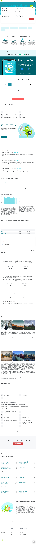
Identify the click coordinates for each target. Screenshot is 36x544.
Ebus (20, 376)
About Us (12, 530)
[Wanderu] (4, 1)
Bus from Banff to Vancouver (5, 461)
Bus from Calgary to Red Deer (5, 463)
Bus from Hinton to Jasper (22, 464)
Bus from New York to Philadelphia (23, 493)
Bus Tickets (2, 521)
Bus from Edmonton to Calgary (5, 467)
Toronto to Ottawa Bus (4, 492)
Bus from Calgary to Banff (4, 473)
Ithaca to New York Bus (4, 496)
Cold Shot (17, 376)
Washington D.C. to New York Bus (5, 493)
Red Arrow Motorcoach (4, 231)
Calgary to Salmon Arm (22, 476)
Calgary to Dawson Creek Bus (5, 483)
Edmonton (28, 344)
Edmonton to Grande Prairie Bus (23, 458)
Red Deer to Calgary (22, 467)
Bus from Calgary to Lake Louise (5, 478)
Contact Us (21, 530)
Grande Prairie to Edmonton (23, 463)
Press (11, 534)
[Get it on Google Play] (29, 69)
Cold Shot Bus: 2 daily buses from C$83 (7, 180)
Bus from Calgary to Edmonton (5, 462)
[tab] (4, 14)
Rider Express (16, 152)
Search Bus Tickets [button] (18, 443)
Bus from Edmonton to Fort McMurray (6, 468)
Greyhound (14, 376)
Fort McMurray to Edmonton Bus (23, 462)
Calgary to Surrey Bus (22, 477)
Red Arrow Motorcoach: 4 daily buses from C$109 (9, 181)
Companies (21, 532)
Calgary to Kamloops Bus (22, 473)
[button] (34, 1)
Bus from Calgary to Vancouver (23, 478)
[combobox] (9, 16)
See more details (3, 182)
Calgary (12, 521)
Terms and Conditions (23, 534)
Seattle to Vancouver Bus (22, 496)
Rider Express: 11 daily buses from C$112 (25, 180)
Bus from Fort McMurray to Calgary (24, 461)
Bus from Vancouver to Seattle (5, 491)
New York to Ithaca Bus (22, 492)
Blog (11, 532)
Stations (3, 30)
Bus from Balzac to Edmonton (5, 458)
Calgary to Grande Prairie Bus (5, 477)
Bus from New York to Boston (23, 491)
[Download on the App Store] (22, 69)
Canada (6, 521)
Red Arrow (28, 376)
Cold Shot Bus (19, 168)
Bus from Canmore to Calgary (5, 464)
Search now (32, 431)
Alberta (9, 521)
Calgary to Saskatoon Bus (22, 482)
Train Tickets (3, 532)
